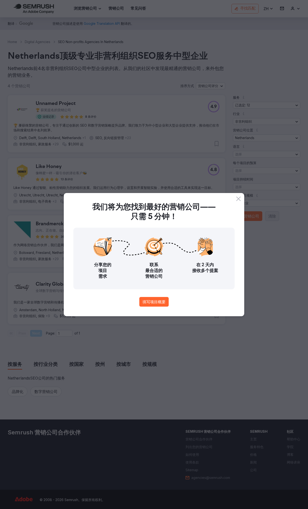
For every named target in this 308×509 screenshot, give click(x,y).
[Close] (238, 199)
